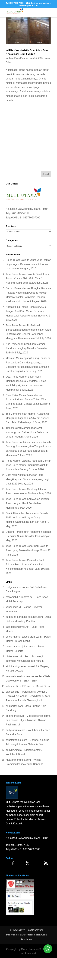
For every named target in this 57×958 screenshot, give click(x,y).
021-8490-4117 (20, 213)
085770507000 (16, 3)
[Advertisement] (28, 137)
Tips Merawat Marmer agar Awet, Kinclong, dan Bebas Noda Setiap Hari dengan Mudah (27, 432)
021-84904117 (17, 930)
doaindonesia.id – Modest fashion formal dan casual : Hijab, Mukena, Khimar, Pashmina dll (28, 720)
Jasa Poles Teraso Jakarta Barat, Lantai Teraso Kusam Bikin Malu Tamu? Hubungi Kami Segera (28, 278)
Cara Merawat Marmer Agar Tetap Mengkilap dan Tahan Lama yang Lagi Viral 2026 (27, 479)
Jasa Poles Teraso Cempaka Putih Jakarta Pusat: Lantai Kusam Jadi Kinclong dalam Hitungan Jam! (25, 564)
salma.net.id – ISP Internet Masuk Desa (28, 686)
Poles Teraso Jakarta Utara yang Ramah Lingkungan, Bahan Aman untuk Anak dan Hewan (28, 264)
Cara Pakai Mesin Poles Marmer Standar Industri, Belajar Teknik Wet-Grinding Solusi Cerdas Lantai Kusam (27, 399)
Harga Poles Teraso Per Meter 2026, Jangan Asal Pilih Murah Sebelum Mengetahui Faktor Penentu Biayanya (27, 311)
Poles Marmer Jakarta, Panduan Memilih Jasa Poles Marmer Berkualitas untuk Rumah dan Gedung (28, 465)
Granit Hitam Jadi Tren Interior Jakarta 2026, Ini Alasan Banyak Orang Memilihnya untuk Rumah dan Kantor (27, 517)
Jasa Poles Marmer (18, 58)
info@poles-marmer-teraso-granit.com (26, 934)
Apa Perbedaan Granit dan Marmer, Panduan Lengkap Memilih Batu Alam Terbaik (27, 348)
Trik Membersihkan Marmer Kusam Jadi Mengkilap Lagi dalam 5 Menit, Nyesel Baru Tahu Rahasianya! (28, 418)
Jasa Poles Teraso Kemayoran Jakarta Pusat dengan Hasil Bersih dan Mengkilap (27, 503)
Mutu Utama (28, 949)
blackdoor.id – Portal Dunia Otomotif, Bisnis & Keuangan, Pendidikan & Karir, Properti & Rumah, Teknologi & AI (28, 696)
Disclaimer (26, 939)
